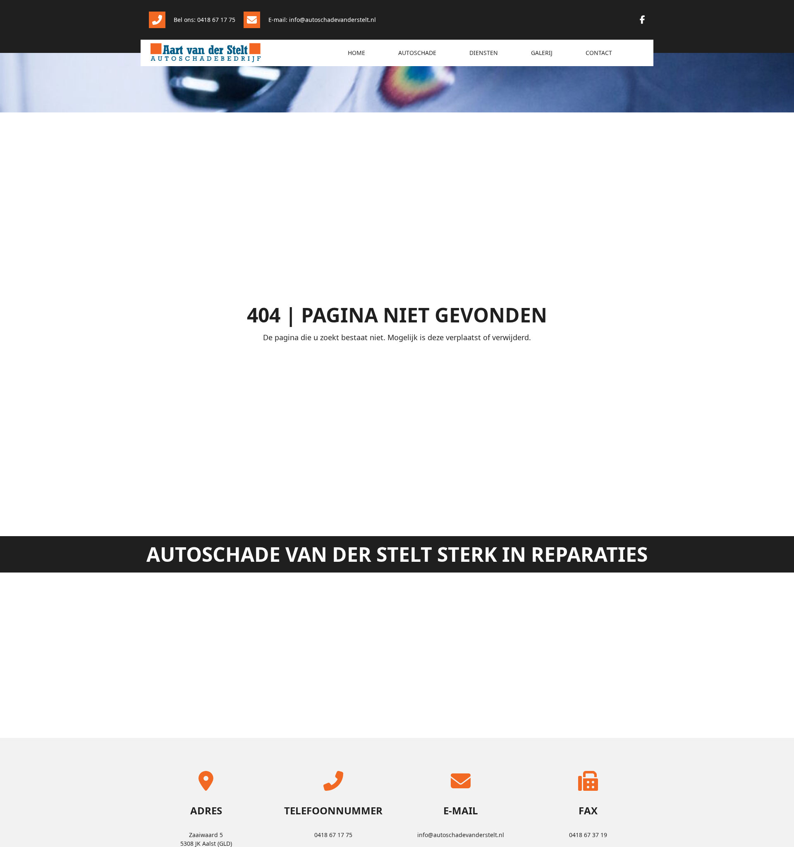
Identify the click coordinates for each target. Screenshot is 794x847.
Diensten (483, 53)
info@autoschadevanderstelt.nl (460, 835)
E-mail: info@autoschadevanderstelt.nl (322, 20)
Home (356, 53)
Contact (599, 53)
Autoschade (417, 53)
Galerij (541, 53)
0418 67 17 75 (333, 835)
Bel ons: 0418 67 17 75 (204, 20)
